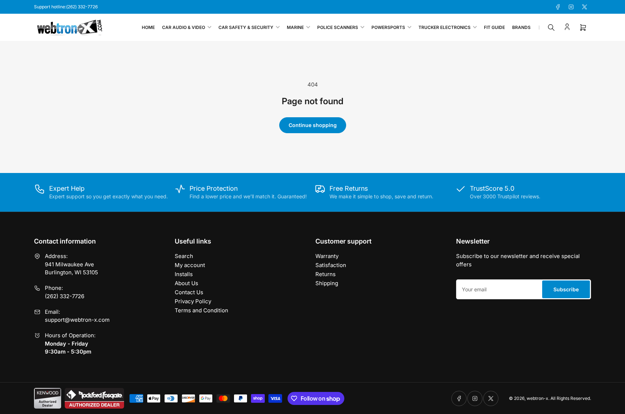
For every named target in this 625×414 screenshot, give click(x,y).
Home (148, 27)
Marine (295, 27)
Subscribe (566, 289)
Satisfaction (330, 265)
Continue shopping (313, 125)
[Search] (551, 27)
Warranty (327, 256)
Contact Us (189, 292)
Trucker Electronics (444, 27)
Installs (184, 274)
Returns (325, 274)
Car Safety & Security (245, 27)
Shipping (326, 283)
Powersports (388, 27)
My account (190, 265)
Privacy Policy (193, 301)
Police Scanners (337, 27)
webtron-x (537, 398)
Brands (521, 27)
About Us (186, 283)
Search (184, 256)
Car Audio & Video (183, 27)
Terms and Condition (201, 310)
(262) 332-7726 (64, 296)
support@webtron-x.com (77, 319)
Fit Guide (494, 27)
